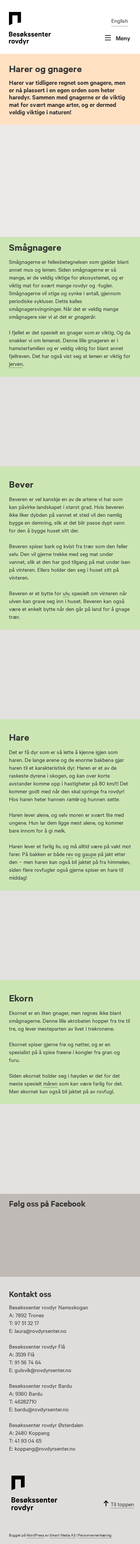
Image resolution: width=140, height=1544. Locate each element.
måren (50, 1083)
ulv (66, 593)
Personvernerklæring (95, 1535)
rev (69, 854)
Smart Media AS (63, 1535)
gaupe (89, 854)
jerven (16, 363)
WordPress (35, 1535)
